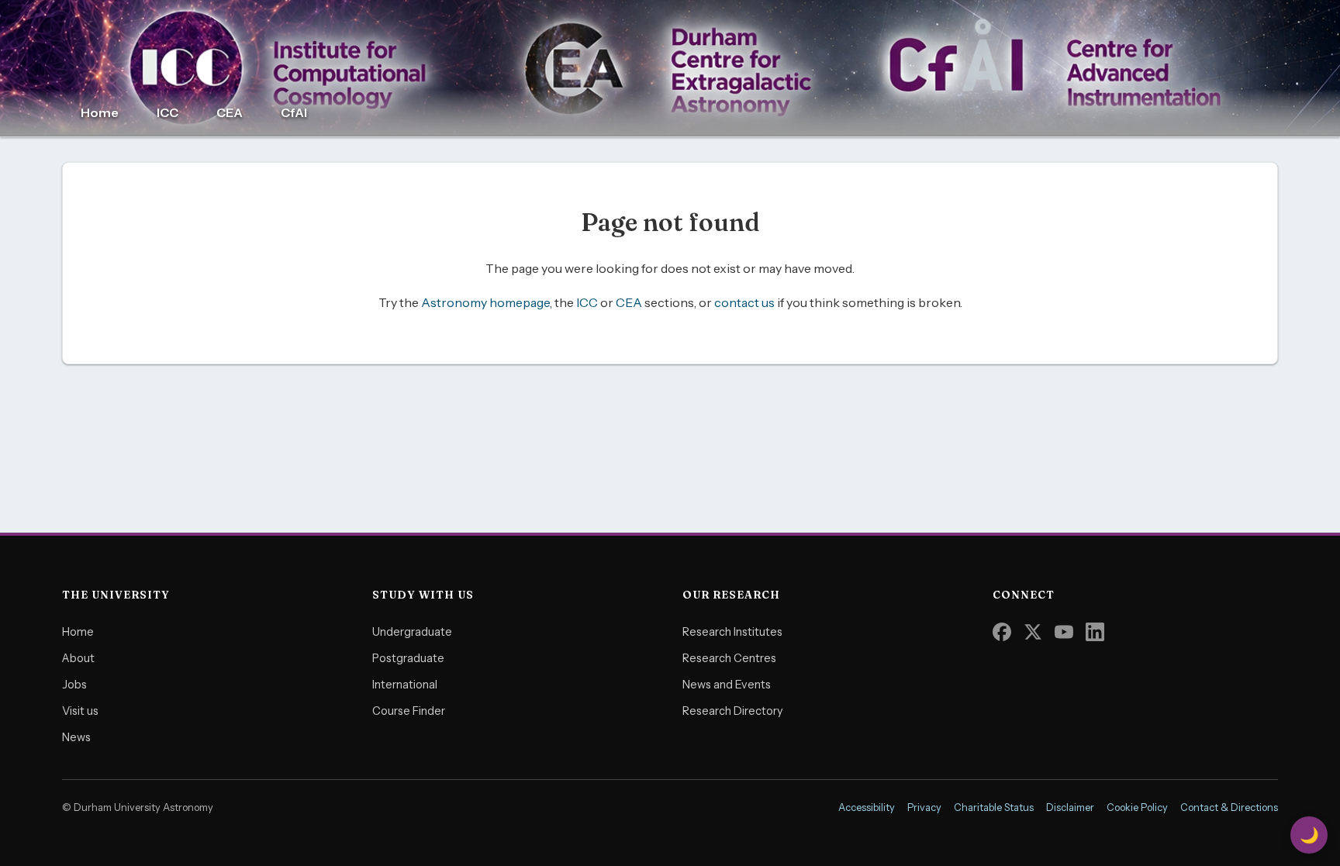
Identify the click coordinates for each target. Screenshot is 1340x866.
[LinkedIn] (1095, 632)
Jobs (74, 685)
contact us (744, 302)
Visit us (80, 711)
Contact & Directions (1229, 807)
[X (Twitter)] (1033, 632)
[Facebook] (1002, 632)
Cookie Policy (1137, 807)
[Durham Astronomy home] (670, 68)
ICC (167, 112)
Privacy (924, 807)
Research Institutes (732, 632)
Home (100, 112)
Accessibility (866, 807)
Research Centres (729, 658)
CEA (229, 112)
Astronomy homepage (485, 302)
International (404, 685)
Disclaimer (1070, 807)
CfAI (294, 112)
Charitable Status (994, 807)
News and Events (726, 685)
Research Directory (732, 711)
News (76, 737)
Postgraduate (408, 658)
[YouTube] (1064, 632)
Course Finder (408, 711)
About (78, 658)
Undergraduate (412, 632)
